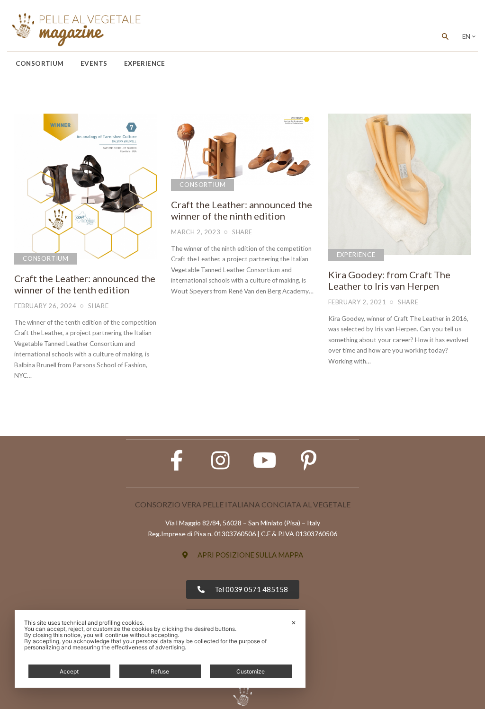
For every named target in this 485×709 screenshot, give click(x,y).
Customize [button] (250, 671)
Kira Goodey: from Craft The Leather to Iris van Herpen (389, 280)
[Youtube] (265, 460)
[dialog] (160, 649)
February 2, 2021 (357, 302)
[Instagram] (221, 460)
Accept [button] (69, 671)
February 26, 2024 (45, 306)
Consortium (46, 258)
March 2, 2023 (195, 232)
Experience (356, 254)
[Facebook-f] (177, 460)
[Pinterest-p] (309, 460)
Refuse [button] (160, 671)
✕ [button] (293, 622)
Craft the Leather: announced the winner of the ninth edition (241, 210)
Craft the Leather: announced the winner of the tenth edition (84, 284)
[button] (242, 555)
